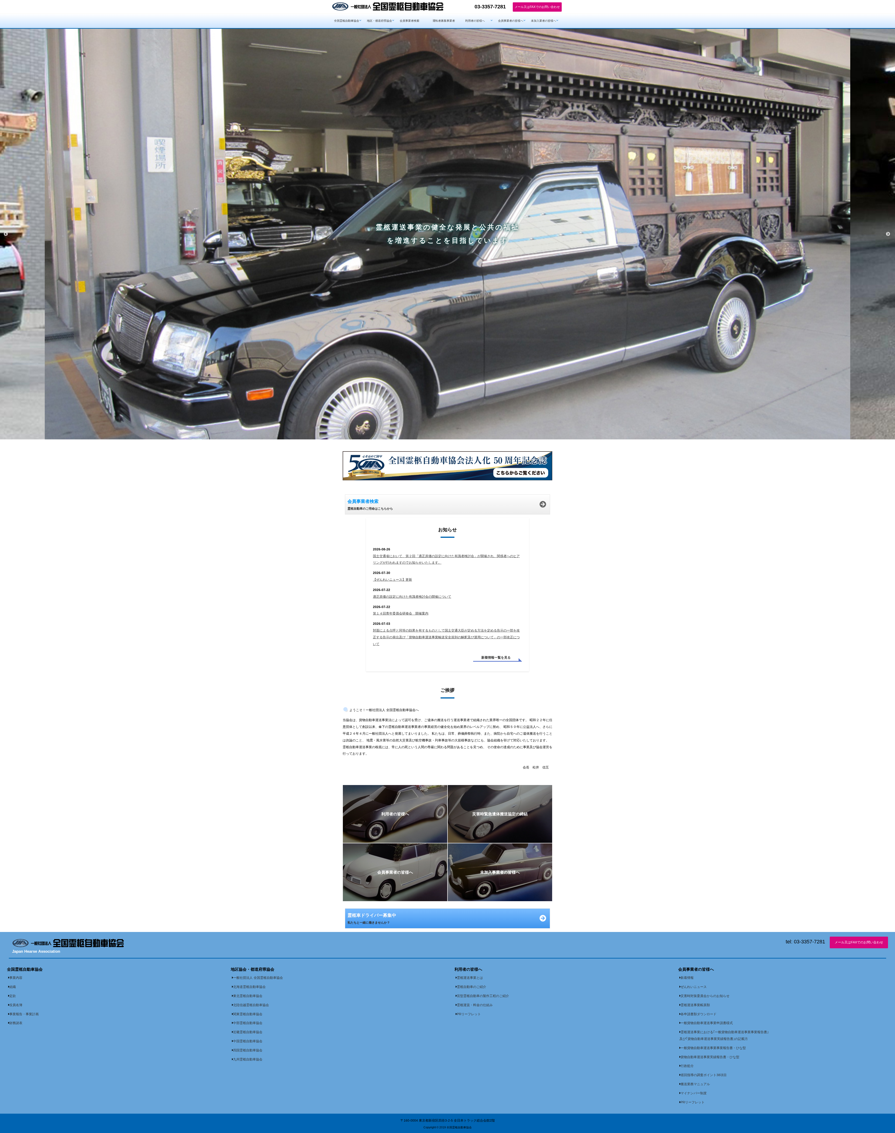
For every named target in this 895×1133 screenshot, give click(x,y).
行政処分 (687, 1066)
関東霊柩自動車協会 (247, 1014)
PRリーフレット (469, 1014)
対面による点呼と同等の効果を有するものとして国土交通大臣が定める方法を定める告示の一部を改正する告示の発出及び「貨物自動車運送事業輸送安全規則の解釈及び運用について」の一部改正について (446, 637)
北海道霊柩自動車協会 (249, 987)
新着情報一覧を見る (496, 657)
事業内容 (15, 978)
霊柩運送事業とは (470, 978)
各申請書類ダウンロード (698, 1014)
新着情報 (687, 978)
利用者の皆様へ (475, 20)
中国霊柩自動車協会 (247, 1041)
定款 (12, 996)
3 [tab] (454, 443)
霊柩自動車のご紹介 (471, 987)
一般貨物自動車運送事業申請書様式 (707, 1023)
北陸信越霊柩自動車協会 (251, 1005)
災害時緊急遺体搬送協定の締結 (500, 814)
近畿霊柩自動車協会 (247, 1032)
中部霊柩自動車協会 (247, 1023)
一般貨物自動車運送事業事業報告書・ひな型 (713, 1048)
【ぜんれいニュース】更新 (392, 579)
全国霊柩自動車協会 (346, 20)
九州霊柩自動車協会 (247, 1059)
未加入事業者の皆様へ (500, 872)
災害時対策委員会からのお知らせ (705, 996)
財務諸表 (15, 1023)
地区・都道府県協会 (379, 20)
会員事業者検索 (409, 20)
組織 (12, 987)
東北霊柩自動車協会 (247, 996)
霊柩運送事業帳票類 (695, 1005)
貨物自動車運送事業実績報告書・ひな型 (710, 1057)
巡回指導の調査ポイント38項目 (704, 1075)
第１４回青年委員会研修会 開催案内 (400, 613)
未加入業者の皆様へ (543, 20)
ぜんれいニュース (694, 987)
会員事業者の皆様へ (510, 20)
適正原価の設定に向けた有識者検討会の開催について (412, 596)
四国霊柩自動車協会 (247, 1050)
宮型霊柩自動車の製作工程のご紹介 (483, 996)
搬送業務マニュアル (695, 1084)
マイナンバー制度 (694, 1093)
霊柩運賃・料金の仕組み (475, 1005)
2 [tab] (447, 443)
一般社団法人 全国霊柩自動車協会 (258, 978)
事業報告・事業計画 (24, 1014)
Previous (5, 234)
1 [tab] (440, 443)
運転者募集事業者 (444, 20)
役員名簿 (15, 1005)
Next (888, 234)
